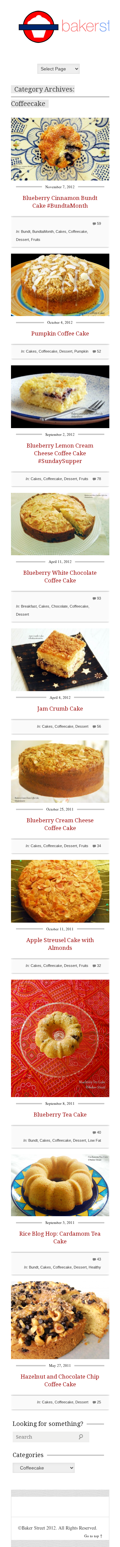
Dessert (22, 240)
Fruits (35, 240)
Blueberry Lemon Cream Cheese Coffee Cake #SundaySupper (60, 453)
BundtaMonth (43, 231)
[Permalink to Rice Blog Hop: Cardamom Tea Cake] (60, 1214)
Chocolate (59, 606)
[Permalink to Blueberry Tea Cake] (60, 1095)
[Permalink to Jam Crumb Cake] (60, 689)
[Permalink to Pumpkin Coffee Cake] (60, 314)
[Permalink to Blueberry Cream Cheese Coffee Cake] (60, 801)
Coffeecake (77, 231)
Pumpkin (81, 351)
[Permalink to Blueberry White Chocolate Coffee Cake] (60, 553)
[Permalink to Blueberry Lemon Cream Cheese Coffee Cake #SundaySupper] (60, 426)
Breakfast (29, 606)
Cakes (61, 231)
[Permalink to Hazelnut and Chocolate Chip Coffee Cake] (60, 1357)
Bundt (25, 231)
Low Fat (94, 1140)
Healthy (95, 1267)
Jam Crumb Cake (60, 708)
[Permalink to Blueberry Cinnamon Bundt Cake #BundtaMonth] (60, 178)
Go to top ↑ (93, 1535)
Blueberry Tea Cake (60, 1114)
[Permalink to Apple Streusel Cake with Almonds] (60, 921)
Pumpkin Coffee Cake (60, 333)
